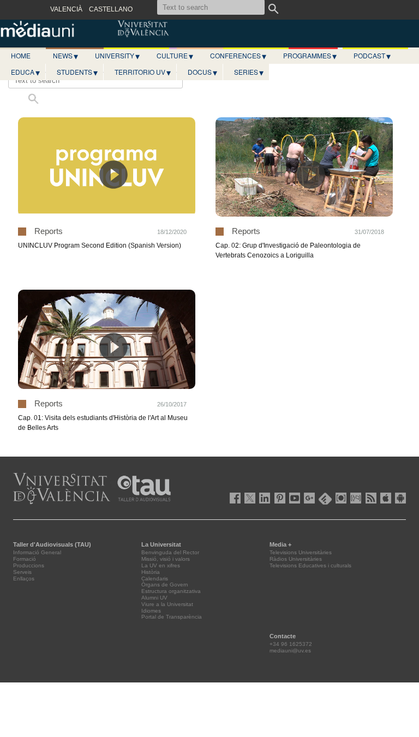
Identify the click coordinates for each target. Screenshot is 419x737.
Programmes (310, 56)
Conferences (238, 56)
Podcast (372, 56)
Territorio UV (143, 72)
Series (249, 72)
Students (77, 72)
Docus (202, 72)
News (65, 56)
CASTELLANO (111, 9)
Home (21, 55)
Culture (175, 56)
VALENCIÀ (66, 9)
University (117, 56)
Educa (25, 72)
